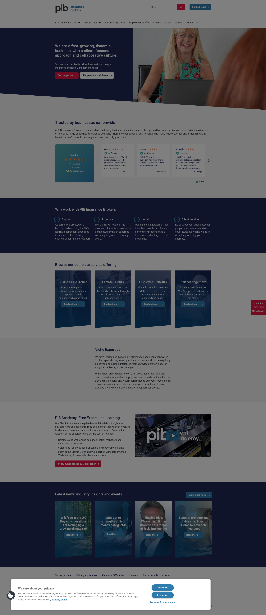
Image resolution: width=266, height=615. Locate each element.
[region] (111, 594)
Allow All (162, 587)
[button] (10, 595)
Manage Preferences (162, 602)
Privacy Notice (59, 599)
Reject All (162, 595)
